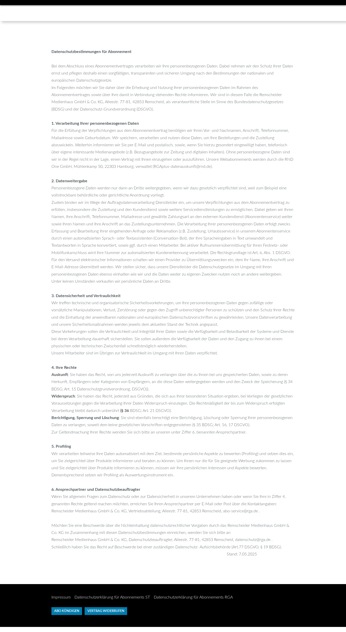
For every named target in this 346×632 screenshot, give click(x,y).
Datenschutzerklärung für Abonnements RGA (193, 597)
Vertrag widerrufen (105, 611)
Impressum (61, 597)
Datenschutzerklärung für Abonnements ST (112, 597)
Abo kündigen (66, 611)
